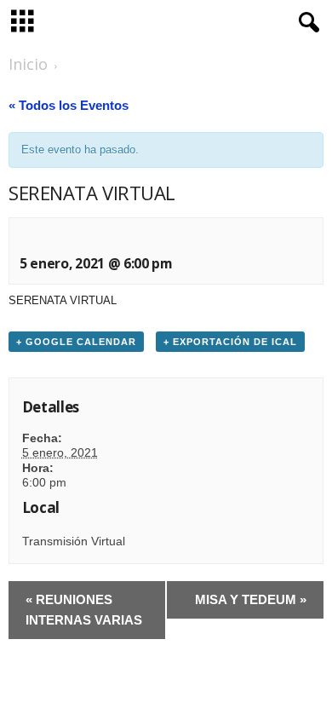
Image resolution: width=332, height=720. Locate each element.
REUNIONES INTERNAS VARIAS (84, 609)
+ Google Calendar (76, 342)
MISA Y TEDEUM (250, 599)
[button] (305, 23)
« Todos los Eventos (69, 105)
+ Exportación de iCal (230, 342)
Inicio (28, 64)
